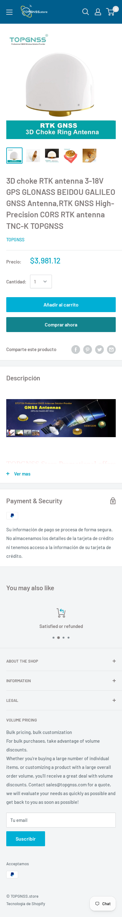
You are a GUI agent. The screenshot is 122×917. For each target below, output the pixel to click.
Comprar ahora (61, 324)
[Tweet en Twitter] (99, 349)
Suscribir (26, 839)
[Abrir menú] (9, 12)
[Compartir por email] (111, 349)
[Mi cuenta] (98, 11)
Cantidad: (16, 281)
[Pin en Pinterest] (87, 349)
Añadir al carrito (61, 304)
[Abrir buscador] (85, 11)
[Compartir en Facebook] (75, 349)
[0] (110, 12)
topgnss (15, 239)
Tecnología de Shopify (25, 903)
